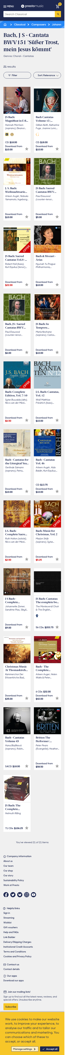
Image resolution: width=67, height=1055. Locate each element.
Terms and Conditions (14, 951)
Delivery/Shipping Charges (17, 942)
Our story (8, 875)
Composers (38, 24)
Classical (19, 24)
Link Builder (9, 937)
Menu (10, 6)
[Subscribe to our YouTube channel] (34, 894)
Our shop (8, 870)
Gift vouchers (10, 927)
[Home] (5, 24)
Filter (14, 75)
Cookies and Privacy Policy (17, 956)
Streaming (8, 917)
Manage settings (22, 1049)
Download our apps (13, 980)
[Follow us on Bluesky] (20, 894)
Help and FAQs (11, 932)
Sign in (6, 913)
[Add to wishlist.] (27, 149)
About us (8, 861)
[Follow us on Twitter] (13, 894)
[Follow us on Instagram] (27, 894)
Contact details (11, 969)
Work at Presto (11, 885)
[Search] (58, 14)
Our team (8, 865)
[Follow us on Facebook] (6, 894)
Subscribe (10, 1006)
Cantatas (28, 56)
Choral (17, 56)
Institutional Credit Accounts (18, 946)
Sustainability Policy (13, 880)
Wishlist (7, 922)
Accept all (51, 1049)
